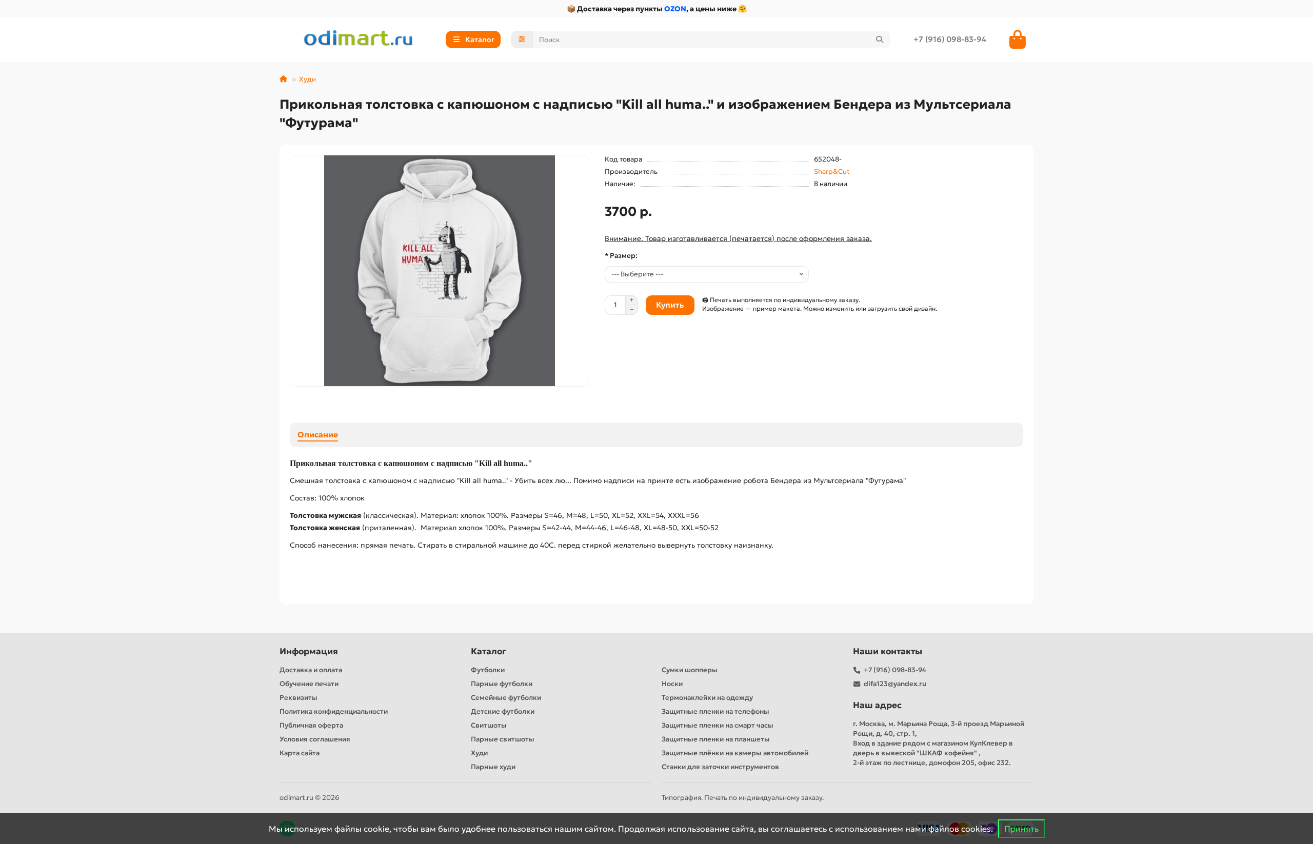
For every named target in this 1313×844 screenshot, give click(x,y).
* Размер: (621, 255)
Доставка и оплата (311, 670)
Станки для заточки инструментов (720, 766)
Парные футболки (501, 683)
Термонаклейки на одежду (707, 697)
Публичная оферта (311, 725)
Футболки (488, 670)
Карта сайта (300, 753)
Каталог (488, 651)
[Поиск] (879, 39)
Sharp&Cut (832, 171)
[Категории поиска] (522, 39)
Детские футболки (502, 711)
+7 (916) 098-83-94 (949, 39)
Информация (309, 651)
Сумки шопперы (690, 670)
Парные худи (493, 766)
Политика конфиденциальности (334, 711)
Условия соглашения (315, 739)
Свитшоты (489, 725)
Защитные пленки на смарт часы (717, 725)
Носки (672, 683)
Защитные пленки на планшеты (716, 739)
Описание (317, 434)
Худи (307, 79)
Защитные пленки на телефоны (715, 711)
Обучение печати (309, 683)
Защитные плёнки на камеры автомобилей (735, 753)
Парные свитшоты (502, 739)
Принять (1021, 828)
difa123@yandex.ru (895, 683)
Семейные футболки (506, 697)
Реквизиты (298, 697)
